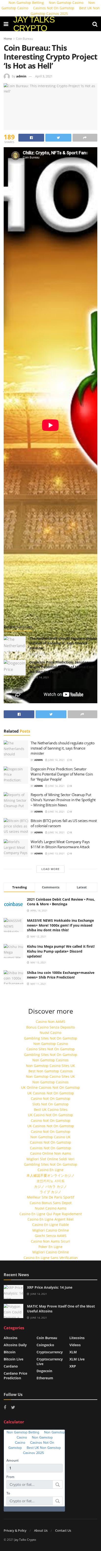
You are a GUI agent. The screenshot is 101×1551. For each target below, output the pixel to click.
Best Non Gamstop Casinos (50, 1071)
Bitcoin (9, 1352)
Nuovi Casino (50, 1032)
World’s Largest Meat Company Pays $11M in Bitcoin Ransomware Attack (60, 844)
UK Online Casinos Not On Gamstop (50, 1087)
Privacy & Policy (15, 1530)
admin (21, 76)
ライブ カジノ (50, 1191)
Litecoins (77, 1337)
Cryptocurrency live (50, 1361)
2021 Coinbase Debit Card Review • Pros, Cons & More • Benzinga (61, 902)
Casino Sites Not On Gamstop (50, 1049)
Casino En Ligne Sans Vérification (51, 1257)
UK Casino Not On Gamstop (50, 1115)
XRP (72, 1366)
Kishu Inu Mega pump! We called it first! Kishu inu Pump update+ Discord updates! (61, 951)
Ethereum (45, 1378)
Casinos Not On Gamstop (53, 8)
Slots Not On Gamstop (50, 1104)
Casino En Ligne (50, 1169)
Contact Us (63, 1530)
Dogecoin (44, 1371)
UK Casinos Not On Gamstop (50, 1093)
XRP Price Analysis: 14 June (49, 1287)
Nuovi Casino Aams (50, 1208)
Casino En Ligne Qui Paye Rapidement (50, 1214)
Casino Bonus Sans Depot (51, 1202)
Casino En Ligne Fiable (50, 1224)
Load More (50, 869)
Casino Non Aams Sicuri (50, 1241)
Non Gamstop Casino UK (50, 1137)
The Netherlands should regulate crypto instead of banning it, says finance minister (63, 643)
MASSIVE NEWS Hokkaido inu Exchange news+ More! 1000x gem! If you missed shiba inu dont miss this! (60, 925)
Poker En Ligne (50, 1246)
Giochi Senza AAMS (50, 1235)
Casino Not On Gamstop (50, 1098)
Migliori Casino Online (50, 1230)
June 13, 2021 (56, 853)
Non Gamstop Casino (50, 1043)
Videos (75, 1345)
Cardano (11, 1366)
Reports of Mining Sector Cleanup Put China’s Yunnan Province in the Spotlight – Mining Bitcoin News (63, 799)
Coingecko (45, 1345)
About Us (41, 1530)
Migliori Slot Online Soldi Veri (50, 1159)
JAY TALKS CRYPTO (34, 23)
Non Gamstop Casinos (50, 1060)
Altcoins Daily (15, 1345)
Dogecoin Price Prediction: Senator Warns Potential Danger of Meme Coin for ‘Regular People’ (61, 667)
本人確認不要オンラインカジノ (50, 1175)
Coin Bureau (24, 38)
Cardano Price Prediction (15, 1375)
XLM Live (77, 1359)
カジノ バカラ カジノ (50, 1186)
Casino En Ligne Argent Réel (50, 1219)
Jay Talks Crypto (25, 1540)
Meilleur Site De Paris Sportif (50, 1197)
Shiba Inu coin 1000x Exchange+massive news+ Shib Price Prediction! (60, 975)
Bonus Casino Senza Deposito (50, 1027)
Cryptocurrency (50, 1352)
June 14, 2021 (40, 653)
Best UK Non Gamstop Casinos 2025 (65, 11)
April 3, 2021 (43, 76)
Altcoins (10, 1337)
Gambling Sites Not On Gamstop (50, 1038)
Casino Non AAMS (50, 1021)
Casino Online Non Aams (50, 1153)
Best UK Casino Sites (50, 1109)
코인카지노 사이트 (50, 1180)
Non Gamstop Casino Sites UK (50, 1065)
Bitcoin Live (13, 1359)
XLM (73, 1352)
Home (8, 38)
